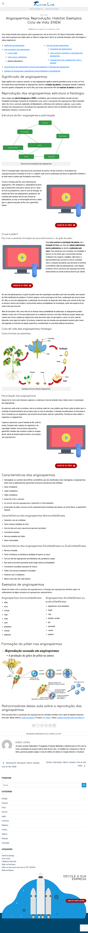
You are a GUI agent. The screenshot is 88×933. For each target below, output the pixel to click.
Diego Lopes (55, 29)
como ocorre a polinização (17, 57)
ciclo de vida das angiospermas (57, 45)
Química (4, 834)
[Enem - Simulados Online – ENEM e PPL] (44, 3)
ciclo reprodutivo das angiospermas (17, 49)
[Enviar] (84, 785)
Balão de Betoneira (8, 864)
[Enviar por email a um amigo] (46, 725)
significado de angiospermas (14, 45)
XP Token (46, 718)
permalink (58, 734)
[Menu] (3, 3)
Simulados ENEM (51, 9)
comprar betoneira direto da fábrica (70, 718)
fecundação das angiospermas (61, 49)
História (4, 812)
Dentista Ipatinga (8, 856)
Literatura (5, 821)
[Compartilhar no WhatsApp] (34, 725)
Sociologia (5, 843)
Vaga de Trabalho (36, 9)
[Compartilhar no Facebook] (38, 725)
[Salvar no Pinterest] (50, 725)
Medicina (5, 825)
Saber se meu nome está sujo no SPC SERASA (18, 867)
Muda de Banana (7, 870)
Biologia (44, 15)
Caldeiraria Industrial (9, 861)
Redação (5, 838)
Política (4, 830)
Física (4, 807)
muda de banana (28, 718)
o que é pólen (12, 53)
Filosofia (5, 803)
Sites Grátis (6, 858)
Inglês (4, 816)
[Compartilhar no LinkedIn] (54, 725)
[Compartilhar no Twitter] (42, 725)
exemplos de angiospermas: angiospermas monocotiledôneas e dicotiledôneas (32, 71)
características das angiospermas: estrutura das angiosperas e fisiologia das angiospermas (36, 67)
